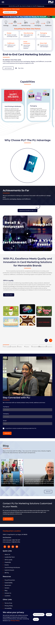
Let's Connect (8, 68)
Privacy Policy (15, 620)
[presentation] (46, 340)
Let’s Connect (8, 519)
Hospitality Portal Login (10, 12)
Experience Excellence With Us (27, 210)
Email (5, 420)
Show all (48, 491)
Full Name (6, 406)
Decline (49, 614)
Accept (36, 619)
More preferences (38, 614)
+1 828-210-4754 (15, 542)
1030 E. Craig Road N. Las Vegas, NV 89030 (15, 534)
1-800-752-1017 (16, 540)
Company (6, 413)
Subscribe (7, 433)
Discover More (8, 294)
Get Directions (7, 537)
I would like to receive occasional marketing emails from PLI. (20, 428)
